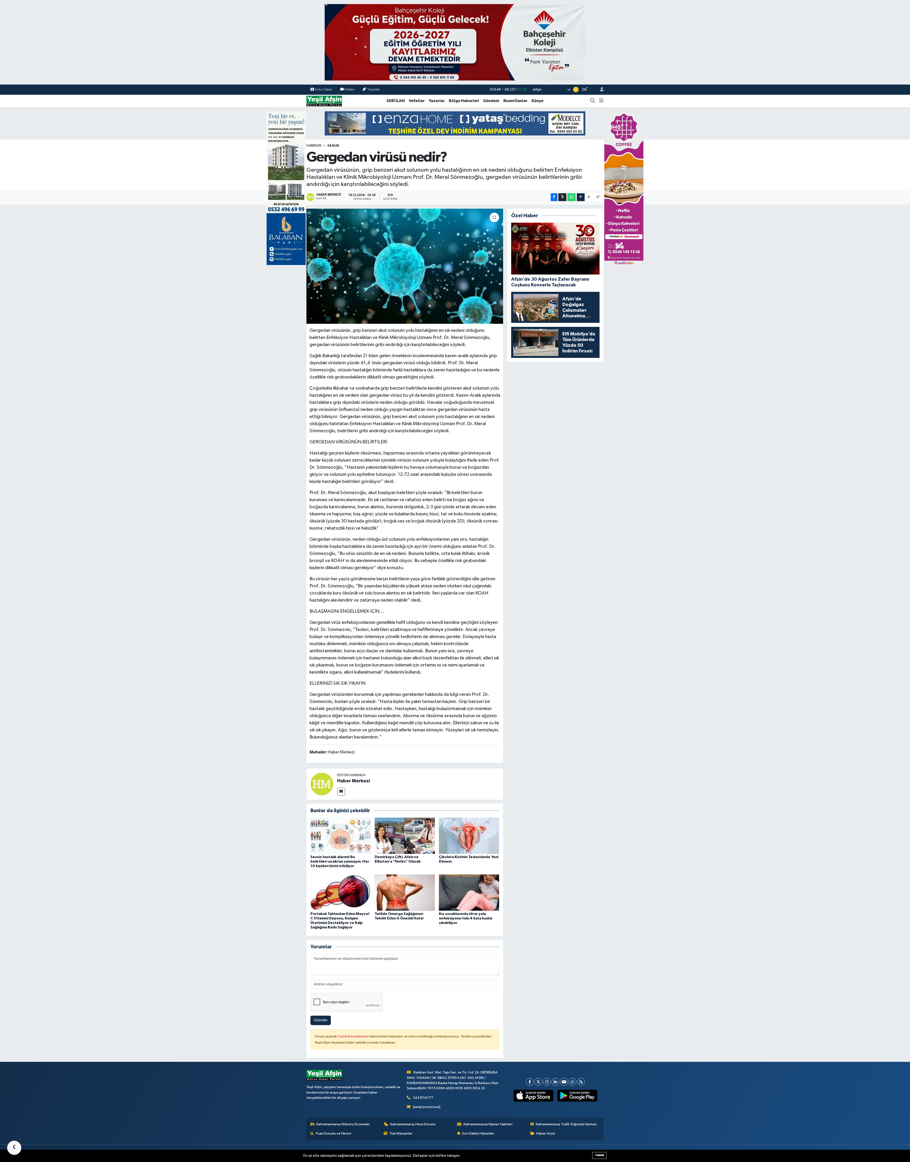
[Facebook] (530, 1082)
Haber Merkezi (353, 781)
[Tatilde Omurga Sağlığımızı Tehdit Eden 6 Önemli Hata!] (405, 892)
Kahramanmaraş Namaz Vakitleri (488, 1124)
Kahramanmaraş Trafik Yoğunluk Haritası (566, 1124)
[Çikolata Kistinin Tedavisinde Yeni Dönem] (469, 835)
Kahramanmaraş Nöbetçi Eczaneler (343, 1124)
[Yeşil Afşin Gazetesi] (324, 101)
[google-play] (577, 1096)
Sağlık (333, 145)
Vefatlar (417, 101)
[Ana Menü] (601, 101)
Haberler (313, 145)
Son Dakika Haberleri (478, 1133)
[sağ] (623, 188)
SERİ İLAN (396, 101)
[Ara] (592, 101)
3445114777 (423, 1097)
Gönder (321, 1020)
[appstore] (534, 1096)
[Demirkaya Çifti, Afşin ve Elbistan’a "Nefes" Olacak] (405, 835)
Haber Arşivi (545, 1133)
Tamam (599, 1155)
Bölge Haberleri (464, 101)
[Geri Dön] (14, 1148)
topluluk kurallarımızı (353, 1036)
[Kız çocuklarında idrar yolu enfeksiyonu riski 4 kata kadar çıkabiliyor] (469, 892)
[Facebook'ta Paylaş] (554, 197)
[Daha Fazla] (581, 197)
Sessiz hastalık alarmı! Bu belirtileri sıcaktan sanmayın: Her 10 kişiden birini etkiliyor (339, 861)
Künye (537, 101)
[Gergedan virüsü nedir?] (404, 266)
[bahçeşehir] (455, 42)
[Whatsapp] (572, 1082)
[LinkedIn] (555, 1082)
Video (350, 89)
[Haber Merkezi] (321, 784)
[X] (538, 1082)
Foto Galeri (323, 89)
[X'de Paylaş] (562, 197)
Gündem (491, 101)
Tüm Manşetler (401, 1133)
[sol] (286, 188)
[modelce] (455, 123)
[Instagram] (547, 1082)
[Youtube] (564, 1082)
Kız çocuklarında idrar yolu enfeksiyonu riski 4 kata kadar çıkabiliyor (466, 918)
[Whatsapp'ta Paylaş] (571, 197)
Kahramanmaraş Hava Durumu (413, 1124)
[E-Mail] (341, 792)
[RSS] (581, 1082)
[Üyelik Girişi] (600, 90)
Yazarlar (373, 89)
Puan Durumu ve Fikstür (333, 1133)
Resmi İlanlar (515, 101)
